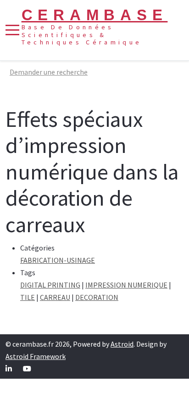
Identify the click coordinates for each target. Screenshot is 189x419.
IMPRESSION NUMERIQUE (126, 284)
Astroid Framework (36, 356)
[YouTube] (27, 368)
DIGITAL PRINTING (50, 284)
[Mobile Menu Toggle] (12, 30)
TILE (27, 297)
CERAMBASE (95, 15)
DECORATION (96, 297)
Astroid (122, 343)
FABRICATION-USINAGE (57, 260)
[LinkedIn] (9, 368)
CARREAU (55, 297)
